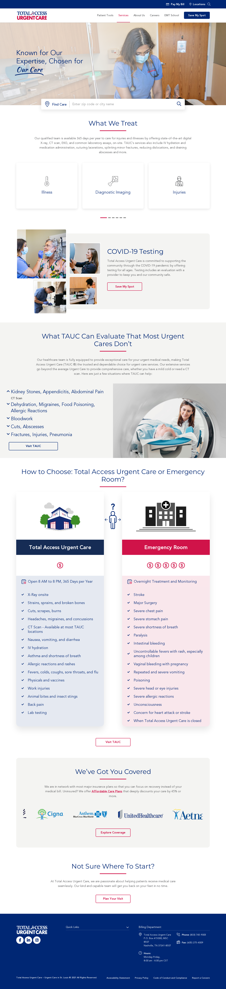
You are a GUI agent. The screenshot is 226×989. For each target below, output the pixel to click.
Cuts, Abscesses (27, 426)
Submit (179, 104)
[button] (208, 4)
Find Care (59, 104)
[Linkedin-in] (28, 940)
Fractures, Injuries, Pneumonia (41, 434)
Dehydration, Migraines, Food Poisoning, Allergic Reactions (53, 407)
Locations (199, 4)
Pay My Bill (177, 4)
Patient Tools (105, 15)
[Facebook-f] (20, 940)
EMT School (171, 15)
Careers (154, 15)
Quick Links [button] (72, 927)
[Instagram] (37, 940)
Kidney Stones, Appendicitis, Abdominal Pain (57, 391)
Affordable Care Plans (107, 791)
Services (123, 15)
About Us (139, 15)
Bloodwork (22, 418)
